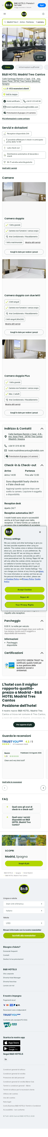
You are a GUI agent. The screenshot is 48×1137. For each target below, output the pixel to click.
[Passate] (4, 788)
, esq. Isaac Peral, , (21, 81)
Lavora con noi (8, 986)
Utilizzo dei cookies (10, 1094)
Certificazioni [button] (13, 653)
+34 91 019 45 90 (33, 101)
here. (42, 571)
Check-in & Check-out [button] (20, 465)
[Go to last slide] (5, 198)
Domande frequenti (10, 951)
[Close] (40, 532)
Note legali (7, 1102)
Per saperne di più (24, 725)
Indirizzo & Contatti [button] (17, 428)
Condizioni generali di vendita (14, 1074)
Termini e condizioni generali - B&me (17, 1086)
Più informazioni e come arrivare (16, 119)
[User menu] (43, 14)
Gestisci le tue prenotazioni (13, 959)
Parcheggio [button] (12, 621)
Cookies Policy (13, 579)
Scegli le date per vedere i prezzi (24, 252)
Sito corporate (8, 974)
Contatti (6, 955)
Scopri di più (24, 863)
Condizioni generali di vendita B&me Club (18, 1082)
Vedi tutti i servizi (9, 168)
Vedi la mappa (11, 94)
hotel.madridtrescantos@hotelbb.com (22, 107)
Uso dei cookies (9, 1098)
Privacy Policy (28, 579)
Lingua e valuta (10, 898)
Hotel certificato (13, 101)
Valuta (6, 917)
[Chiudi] (2, 5)
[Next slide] (43, 198)
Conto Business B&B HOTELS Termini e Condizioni (22, 1106)
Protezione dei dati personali (13, 1078)
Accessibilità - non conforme (14, 1110)
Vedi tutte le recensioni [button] (12, 782)
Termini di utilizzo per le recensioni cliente (18, 1090)
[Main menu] (4, 14)
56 (41, 57)
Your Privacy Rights (25, 605)
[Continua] (43, 788)
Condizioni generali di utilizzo (14, 1070)
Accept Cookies (25, 589)
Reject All (24, 597)
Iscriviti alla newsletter (24, 935)
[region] (24, 568)
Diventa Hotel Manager (12, 978)
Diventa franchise (9, 982)
